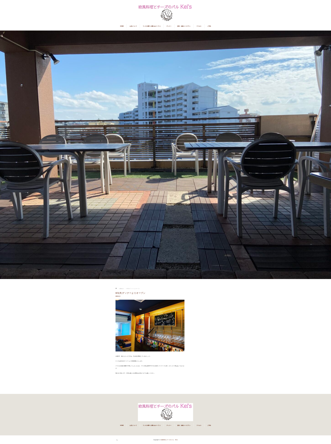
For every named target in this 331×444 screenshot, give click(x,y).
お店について (133, 26)
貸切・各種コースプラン (184, 26)
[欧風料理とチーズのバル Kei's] (165, 13)
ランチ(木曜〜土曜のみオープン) (152, 26)
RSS (117, 439)
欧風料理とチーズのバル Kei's (169, 440)
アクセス (199, 26)
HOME (122, 26)
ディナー (169, 26)
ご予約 (209, 26)
